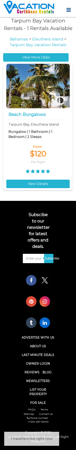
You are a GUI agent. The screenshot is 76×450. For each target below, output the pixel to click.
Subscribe (48, 258)
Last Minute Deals (38, 355)
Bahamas (19, 39)
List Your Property (38, 392)
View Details (38, 184)
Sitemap (29, 413)
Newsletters (38, 381)
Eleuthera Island (48, 39)
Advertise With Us (38, 337)
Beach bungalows (27, 114)
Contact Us (46, 413)
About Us (38, 346)
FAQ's (31, 409)
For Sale (38, 403)
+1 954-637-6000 (38, 421)
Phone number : (39, 417)
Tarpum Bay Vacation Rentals (38, 45)
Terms (44, 409)
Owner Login (38, 363)
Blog (47, 372)
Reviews (31, 372)
